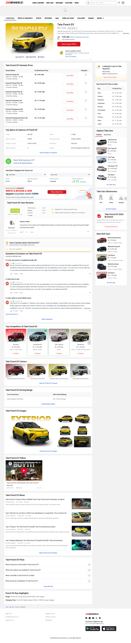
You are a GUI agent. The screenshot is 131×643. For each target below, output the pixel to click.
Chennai (100, 117)
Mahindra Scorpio (113, 264)
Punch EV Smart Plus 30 (14, 83)
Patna (99, 120)
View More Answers (11, 314)
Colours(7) (21, 57)
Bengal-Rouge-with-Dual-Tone (16, 379)
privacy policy (51, 617)
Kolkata (100, 96)
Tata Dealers (112, 209)
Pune (99, 113)
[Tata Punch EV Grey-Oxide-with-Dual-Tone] (80, 371)
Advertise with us (12, 617)
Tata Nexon (111, 255)
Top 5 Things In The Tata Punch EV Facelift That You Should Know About (30, 527)
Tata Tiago (111, 157)
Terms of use (50, 613)
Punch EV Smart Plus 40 (14, 92)
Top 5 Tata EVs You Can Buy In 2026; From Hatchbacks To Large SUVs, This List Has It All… (37, 513)
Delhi (99, 93)
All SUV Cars (111, 283)
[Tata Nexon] (101, 258)
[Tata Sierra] (101, 275)
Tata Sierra (111, 273)
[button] (88, 3)
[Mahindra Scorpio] (101, 266)
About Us (9, 613)
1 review (63, 28)
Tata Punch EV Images (49, 451)
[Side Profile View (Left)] (65, 418)
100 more (82, 442)
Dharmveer (11, 228)
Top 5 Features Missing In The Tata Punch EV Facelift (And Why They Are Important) (34, 540)
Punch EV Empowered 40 (14, 109)
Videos (42, 57)
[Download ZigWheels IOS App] (109, 628)
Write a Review (71, 28)
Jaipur (100, 124)
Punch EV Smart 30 (12, 75)
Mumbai (100, 107)
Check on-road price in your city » (79, 37)
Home (7, 607)
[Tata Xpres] (101, 177)
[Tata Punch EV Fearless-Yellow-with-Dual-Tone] (59, 371)
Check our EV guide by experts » (23, 163)
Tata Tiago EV (112, 148)
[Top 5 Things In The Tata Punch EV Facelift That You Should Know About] (81, 531)
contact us (10, 620)
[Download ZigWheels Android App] (92, 628)
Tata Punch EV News (50, 553)
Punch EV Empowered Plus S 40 (17, 118)
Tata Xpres (111, 175)
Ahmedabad (101, 110)
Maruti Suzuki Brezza (114, 238)
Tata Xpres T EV (113, 166)
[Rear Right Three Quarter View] (65, 441)
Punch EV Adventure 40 (14, 100)
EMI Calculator (106, 71)
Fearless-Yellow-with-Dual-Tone (59, 379)
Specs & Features (51, 153)
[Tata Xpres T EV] (101, 168)
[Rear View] (82, 430)
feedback (49, 620)
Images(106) (32, 57)
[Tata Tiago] (101, 160)
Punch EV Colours (51, 383)
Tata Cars (17, 607)
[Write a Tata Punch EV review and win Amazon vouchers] (48, 192)
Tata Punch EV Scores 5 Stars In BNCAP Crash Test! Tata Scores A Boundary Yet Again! (35, 499)
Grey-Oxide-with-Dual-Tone (80, 379)
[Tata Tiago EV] (101, 151)
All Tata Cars (111, 185)
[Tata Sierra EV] (101, 142)
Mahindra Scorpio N (114, 246)
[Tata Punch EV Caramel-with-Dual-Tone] (37, 371)
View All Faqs (48, 586)
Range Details (50, 404)
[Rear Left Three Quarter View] (82, 418)
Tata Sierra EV (112, 140)
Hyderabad (101, 103)
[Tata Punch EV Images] (30, 39)
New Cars (11, 607)
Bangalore (101, 100)
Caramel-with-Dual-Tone (37, 379)
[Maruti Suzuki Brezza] (101, 240)
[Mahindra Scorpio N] (101, 249)
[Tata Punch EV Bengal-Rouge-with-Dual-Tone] (16, 371)
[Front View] (65, 430)
